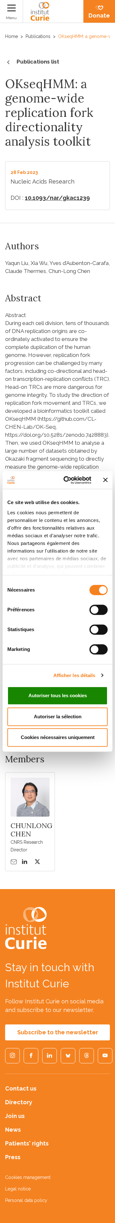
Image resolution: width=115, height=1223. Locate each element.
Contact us (20, 1088)
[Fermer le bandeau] (105, 480)
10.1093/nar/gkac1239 (57, 197)
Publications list (38, 61)
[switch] (98, 610)
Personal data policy (26, 1200)
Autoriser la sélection (57, 716)
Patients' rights (27, 1143)
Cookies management (27, 1177)
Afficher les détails (74, 675)
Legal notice (18, 1188)
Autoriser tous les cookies (57, 695)
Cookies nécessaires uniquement (58, 737)
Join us (15, 1116)
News (13, 1129)
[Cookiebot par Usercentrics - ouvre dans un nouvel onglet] (67, 480)
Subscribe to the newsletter (57, 1032)
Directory (18, 1102)
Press (12, 1157)
